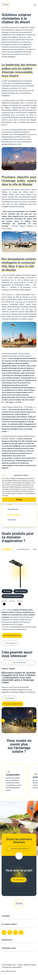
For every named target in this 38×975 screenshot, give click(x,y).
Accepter (19, 500)
